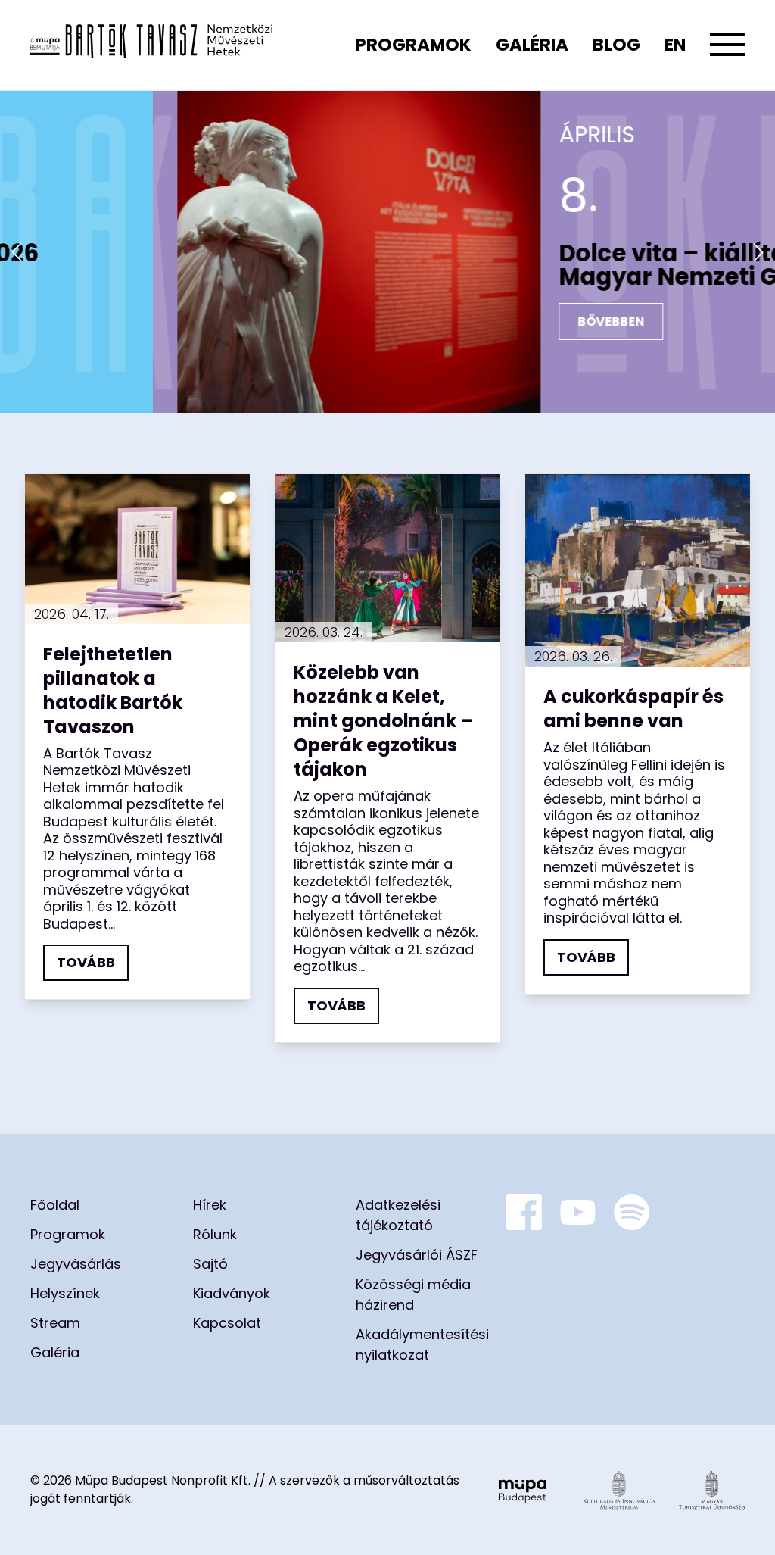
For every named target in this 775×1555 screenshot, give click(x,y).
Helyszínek (65, 1293)
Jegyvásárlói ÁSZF (417, 1254)
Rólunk (215, 1234)
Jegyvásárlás (75, 1263)
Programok (414, 45)
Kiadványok (231, 1293)
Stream (55, 1322)
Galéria (532, 45)
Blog (616, 45)
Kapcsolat (227, 1322)
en (675, 45)
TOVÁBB (86, 962)
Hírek (209, 1204)
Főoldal (54, 1204)
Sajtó (210, 1263)
